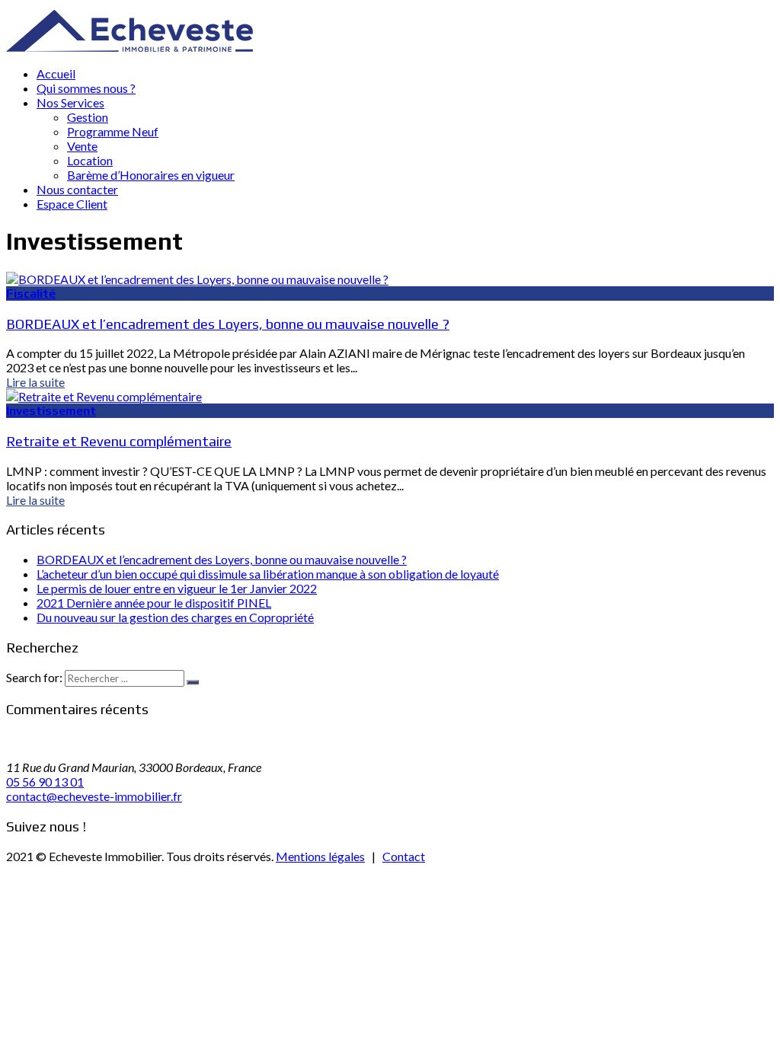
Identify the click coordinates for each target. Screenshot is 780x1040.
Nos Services (70, 102)
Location (90, 160)
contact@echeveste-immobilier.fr (94, 796)
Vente (82, 146)
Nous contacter (77, 189)
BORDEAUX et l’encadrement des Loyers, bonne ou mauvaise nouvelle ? (227, 323)
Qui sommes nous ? (86, 88)
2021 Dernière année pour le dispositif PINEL (154, 602)
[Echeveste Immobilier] (129, 47)
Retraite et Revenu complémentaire (119, 440)
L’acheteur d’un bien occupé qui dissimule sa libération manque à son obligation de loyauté (268, 573)
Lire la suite (35, 382)
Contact (403, 856)
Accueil (56, 73)
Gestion (87, 117)
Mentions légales (320, 856)
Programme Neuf (112, 131)
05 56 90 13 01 (45, 781)
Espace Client (72, 203)
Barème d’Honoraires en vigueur (151, 174)
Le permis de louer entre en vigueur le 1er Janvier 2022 (177, 588)
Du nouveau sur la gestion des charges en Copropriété (175, 617)
